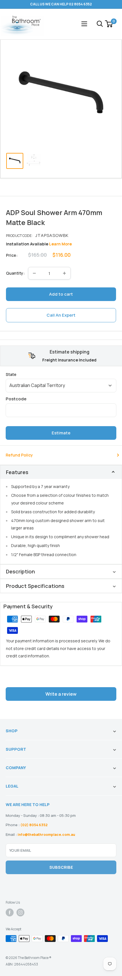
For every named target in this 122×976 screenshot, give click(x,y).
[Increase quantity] (64, 273)
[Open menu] (84, 24)
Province (61, 374)
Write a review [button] (61, 694)
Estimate (61, 433)
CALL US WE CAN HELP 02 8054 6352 (61, 4)
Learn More (60, 244)
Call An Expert (61, 315)
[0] (109, 23)
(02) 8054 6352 (34, 825)
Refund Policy (19, 455)
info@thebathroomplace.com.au (46, 834)
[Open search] (100, 24)
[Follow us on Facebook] (10, 912)
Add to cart (61, 294)
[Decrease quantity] (34, 273)
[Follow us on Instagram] (20, 912)
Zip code (61, 399)
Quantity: (15, 273)
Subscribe (61, 867)
